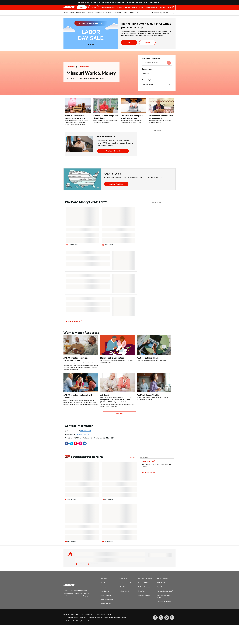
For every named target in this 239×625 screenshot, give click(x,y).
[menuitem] (65, 13)
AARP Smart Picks (124, 7)
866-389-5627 (85, 431)
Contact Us (123, 579)
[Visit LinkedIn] (172, 617)
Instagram (80, 443)
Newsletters (123, 587)
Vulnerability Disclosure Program (115, 617)
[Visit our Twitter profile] (161, 617)
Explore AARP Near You (151, 58)
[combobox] (157, 62)
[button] (173, 12)
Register (162, 7)
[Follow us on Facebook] (155, 617)
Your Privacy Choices (79, 621)
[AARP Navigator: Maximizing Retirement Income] (80, 345)
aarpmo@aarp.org (82, 434)
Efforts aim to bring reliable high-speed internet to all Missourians (105, 121)
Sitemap (66, 614)
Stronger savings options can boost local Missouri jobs (160, 121)
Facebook (67, 443)
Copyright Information (95, 617)
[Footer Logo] (76, 585)
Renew (147, 42)
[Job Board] (117, 382)
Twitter (71, 443)
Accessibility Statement (104, 614)
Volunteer (104, 587)
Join (129, 42)
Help (164, 12)
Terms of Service (90, 614)
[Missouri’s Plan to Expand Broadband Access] (133, 105)
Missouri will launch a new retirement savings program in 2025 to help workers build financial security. (77, 122)
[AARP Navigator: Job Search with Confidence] (80, 382)
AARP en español (155, 12)
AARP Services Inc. (144, 595)
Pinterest (76, 443)
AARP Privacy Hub (77, 614)
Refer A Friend (124, 591)
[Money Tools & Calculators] (117, 345)
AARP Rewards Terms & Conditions (74, 617)
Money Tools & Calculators (112, 358)
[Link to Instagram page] (166, 617)
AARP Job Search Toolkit (148, 395)
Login (169, 7)
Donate (103, 583)
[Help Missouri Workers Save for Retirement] (161, 105)
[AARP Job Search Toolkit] (154, 382)
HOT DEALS (147, 461)
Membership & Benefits (109, 7)
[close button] (173, 20)
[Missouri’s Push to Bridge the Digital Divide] (105, 105)
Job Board (104, 395)
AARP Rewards (152, 7)
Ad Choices (67, 621)
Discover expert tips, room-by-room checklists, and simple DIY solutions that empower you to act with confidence (117, 2)
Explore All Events (72, 321)
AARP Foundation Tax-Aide (149, 358)
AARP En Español (125, 583)
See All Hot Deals (148, 472)
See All (132, 457)
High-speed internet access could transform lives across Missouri (131, 121)
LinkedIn (85, 443)
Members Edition (137, 7)
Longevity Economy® (164, 601)
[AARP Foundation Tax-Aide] (154, 345)
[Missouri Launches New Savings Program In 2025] (78, 105)
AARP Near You (106, 603)
